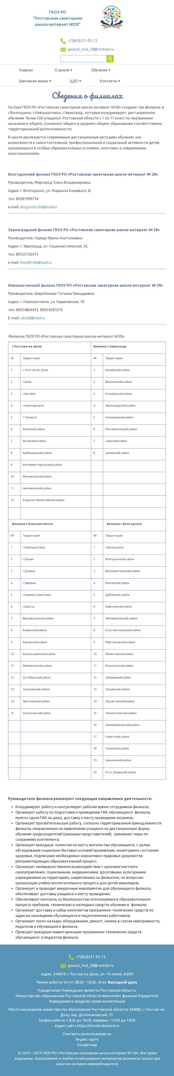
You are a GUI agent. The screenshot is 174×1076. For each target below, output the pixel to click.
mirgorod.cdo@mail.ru (38, 207)
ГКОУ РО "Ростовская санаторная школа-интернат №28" (57, 18)
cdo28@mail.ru (32, 318)
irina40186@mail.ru (36, 262)
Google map (87, 1045)
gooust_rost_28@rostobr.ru (91, 49)
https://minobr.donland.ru (98, 1026)
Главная (26, 70)
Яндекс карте (87, 1039)
